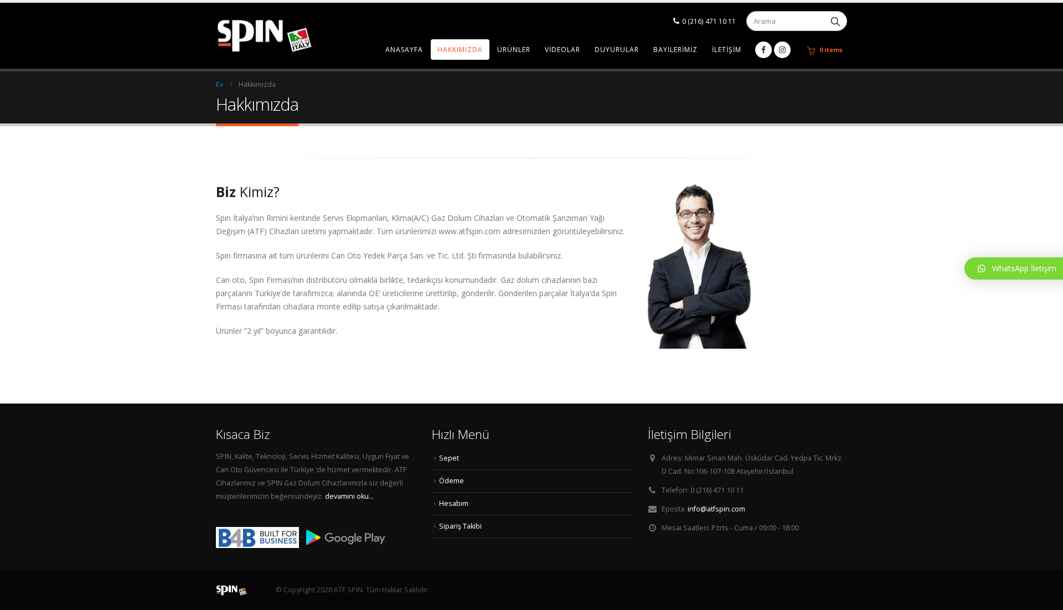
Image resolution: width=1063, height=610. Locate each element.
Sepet (449, 458)
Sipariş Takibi (460, 526)
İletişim (726, 49)
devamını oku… (349, 496)
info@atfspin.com (716, 509)
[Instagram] (782, 50)
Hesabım (453, 503)
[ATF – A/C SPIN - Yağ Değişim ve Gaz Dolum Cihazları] (285, 36)
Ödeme (451, 480)
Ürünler (513, 49)
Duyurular (617, 49)
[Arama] (835, 21)
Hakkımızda (460, 49)
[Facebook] (763, 50)
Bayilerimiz (675, 49)
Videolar (562, 49)
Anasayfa (404, 49)
